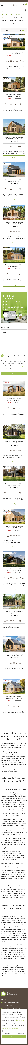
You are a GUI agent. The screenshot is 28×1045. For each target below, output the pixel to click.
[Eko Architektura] (14, 5)
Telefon (3, 338)
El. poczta (3, 333)
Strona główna (5, 14)
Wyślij (14, 374)
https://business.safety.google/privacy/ (11, 1028)
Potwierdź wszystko (14, 1037)
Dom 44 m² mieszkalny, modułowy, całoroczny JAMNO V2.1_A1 (14, 265)
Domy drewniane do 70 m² (16, 17)
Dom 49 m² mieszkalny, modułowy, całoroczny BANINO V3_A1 (14, 223)
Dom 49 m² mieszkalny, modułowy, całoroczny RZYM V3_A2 (14, 441)
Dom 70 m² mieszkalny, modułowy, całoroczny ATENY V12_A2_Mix (14, 654)
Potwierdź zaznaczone (14, 1041)
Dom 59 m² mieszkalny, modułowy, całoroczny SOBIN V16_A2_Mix (14, 612)
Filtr (21, 30)
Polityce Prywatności (19, 1020)
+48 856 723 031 (15, 315)
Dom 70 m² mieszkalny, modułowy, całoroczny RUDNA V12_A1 (14, 527)
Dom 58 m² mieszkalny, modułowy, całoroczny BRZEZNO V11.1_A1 (14, 137)
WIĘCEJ (14, 72)
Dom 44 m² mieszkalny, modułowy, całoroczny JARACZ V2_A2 (14, 484)
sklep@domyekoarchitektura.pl (11, 1002)
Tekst (2, 343)
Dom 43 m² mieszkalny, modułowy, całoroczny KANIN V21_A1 (14, 399)
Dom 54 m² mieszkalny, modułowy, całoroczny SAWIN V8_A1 (14, 52)
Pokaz (6, 30)
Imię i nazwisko (5, 327)
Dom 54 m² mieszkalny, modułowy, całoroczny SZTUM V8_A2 (14, 180)
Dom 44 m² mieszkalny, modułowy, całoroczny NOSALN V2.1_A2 (14, 569)
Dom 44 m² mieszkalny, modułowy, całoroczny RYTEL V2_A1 (14, 95)
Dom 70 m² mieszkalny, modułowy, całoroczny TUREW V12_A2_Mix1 (14, 697)
